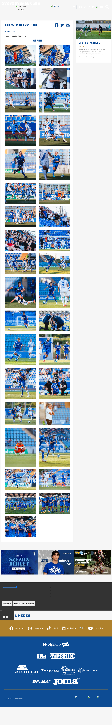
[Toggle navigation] (74, 7)
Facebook (20, 628)
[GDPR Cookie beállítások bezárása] (1, 610)
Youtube (98, 628)
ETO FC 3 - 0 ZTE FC (89, 42)
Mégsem (7, 604)
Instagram (38, 628)
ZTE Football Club (21, 3)
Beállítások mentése (24, 604)
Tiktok (55, 628)
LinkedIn (71, 628)
